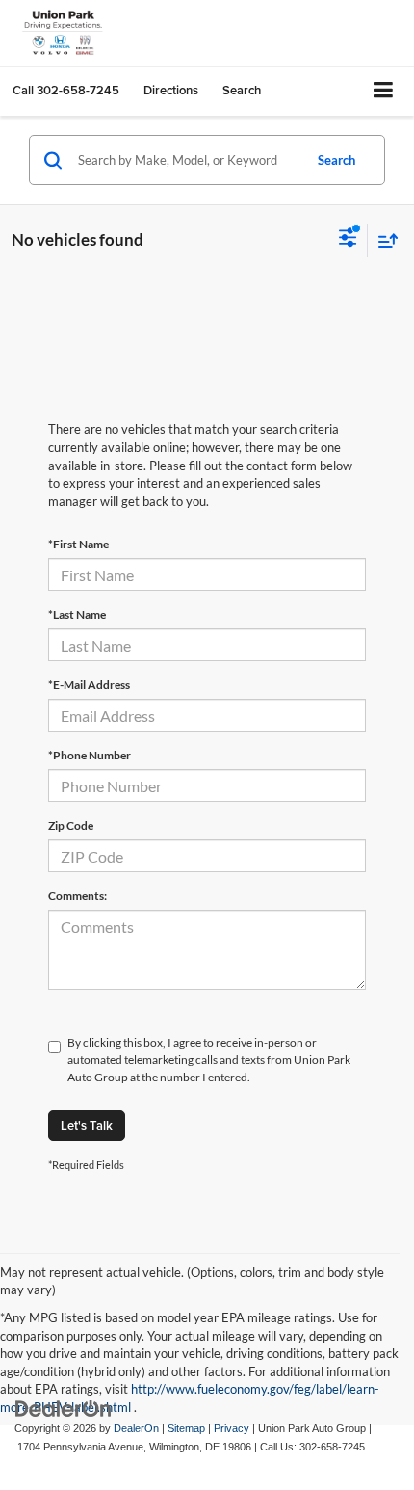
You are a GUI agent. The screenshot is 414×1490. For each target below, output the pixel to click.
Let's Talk (87, 1125)
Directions (170, 90)
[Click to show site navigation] (383, 91)
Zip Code (70, 825)
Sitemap (186, 1428)
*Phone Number (89, 755)
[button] (66, 90)
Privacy (231, 1428)
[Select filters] (348, 240)
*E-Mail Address (89, 685)
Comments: (77, 896)
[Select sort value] (383, 240)
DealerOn (136, 1428)
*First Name (78, 544)
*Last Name (77, 614)
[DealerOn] (63, 1408)
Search (336, 160)
